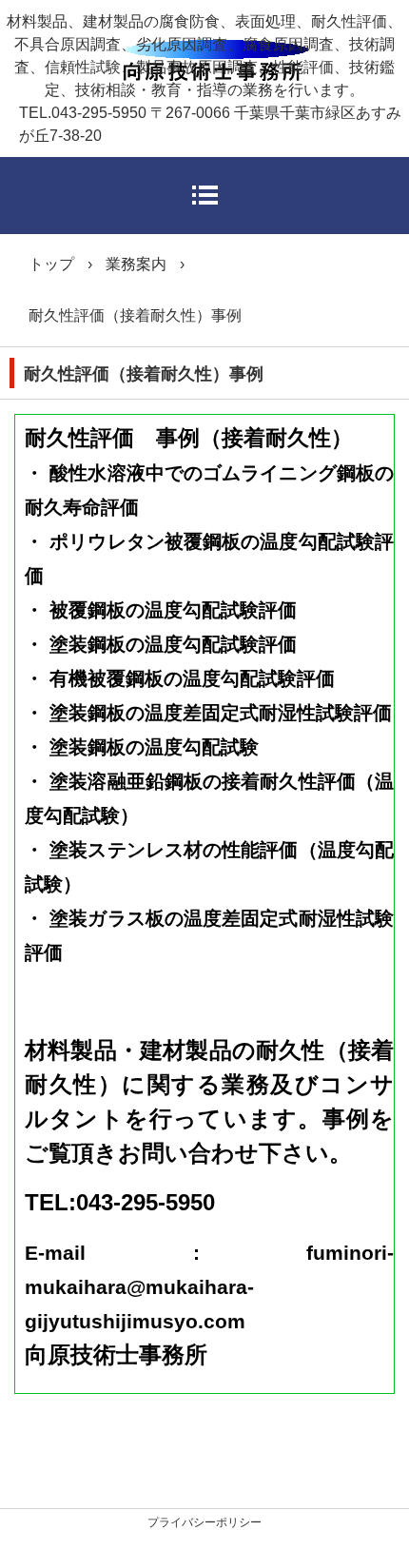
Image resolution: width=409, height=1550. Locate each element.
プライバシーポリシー (204, 1522)
